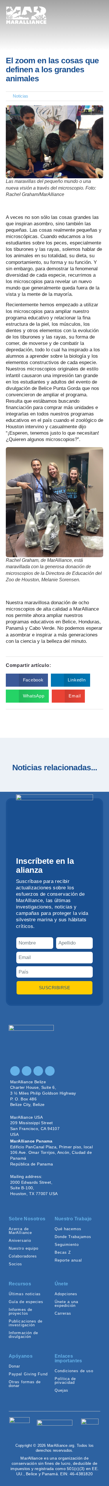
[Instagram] (15, 1071)
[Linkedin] (38, 1071)
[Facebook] (26, 1071)
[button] (27, 680)
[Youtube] (50, 1071)
